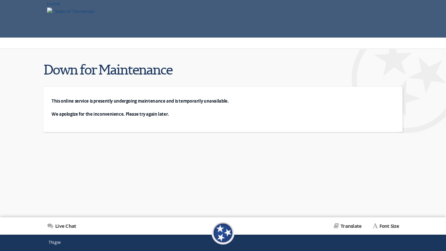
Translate (351, 226)
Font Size (389, 226)
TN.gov (55, 242)
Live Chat (65, 226)
